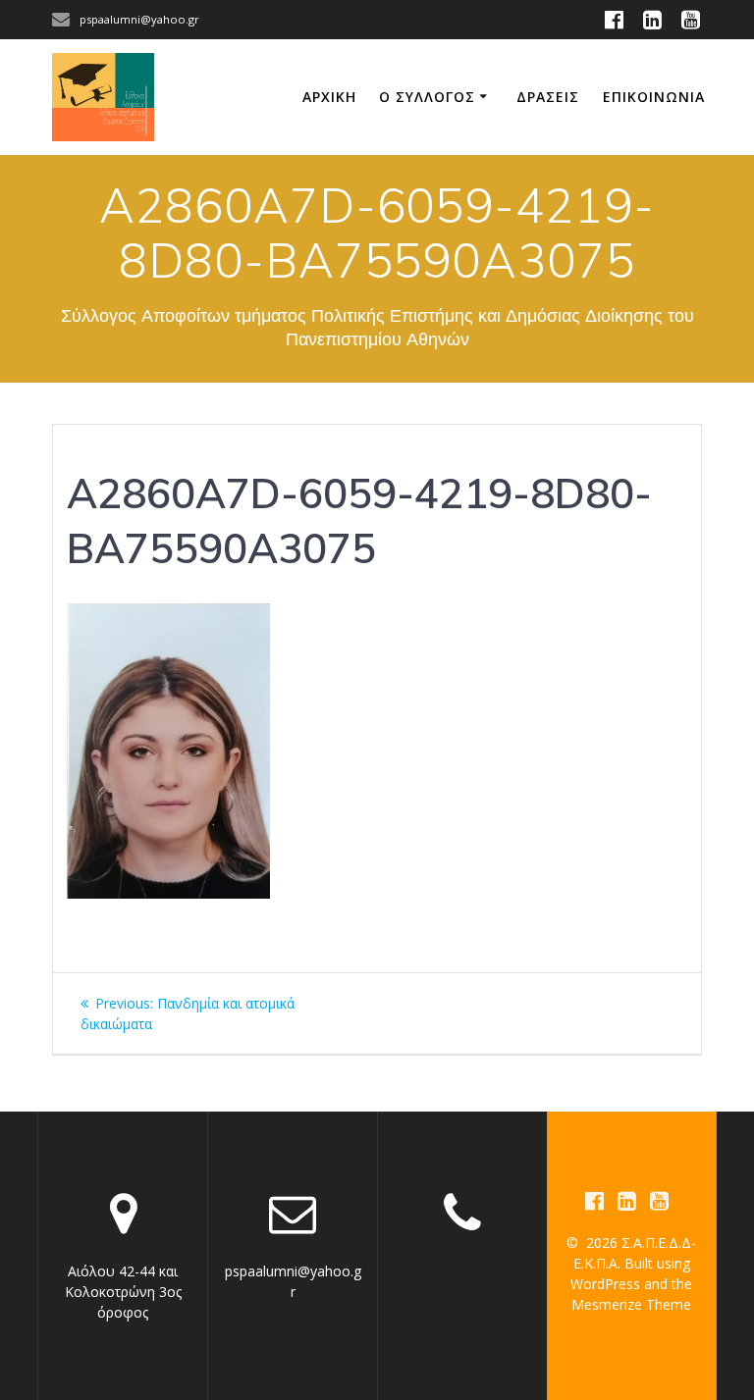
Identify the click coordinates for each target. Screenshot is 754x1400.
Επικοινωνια (654, 96)
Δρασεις (547, 96)
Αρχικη (329, 96)
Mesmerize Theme (631, 1304)
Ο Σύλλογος (427, 96)
